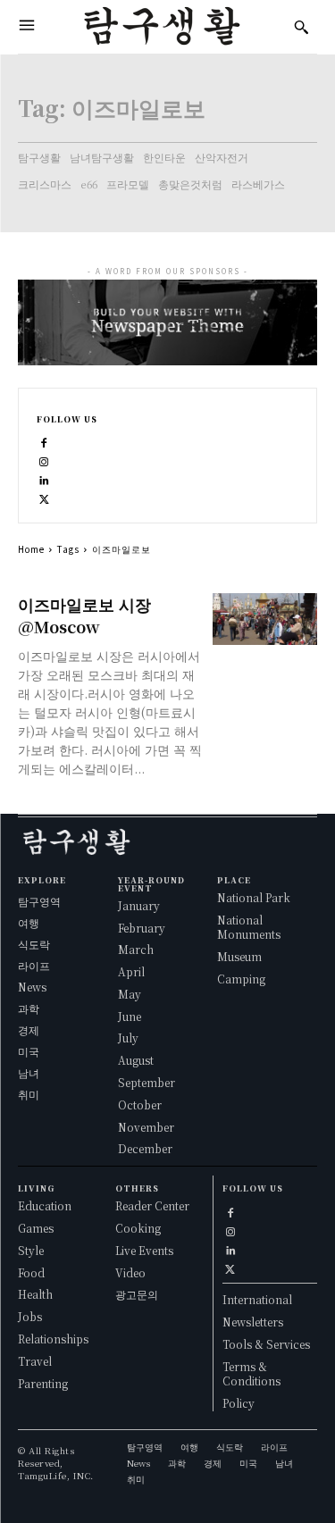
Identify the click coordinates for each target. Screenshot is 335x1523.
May (129, 993)
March (136, 949)
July (128, 1037)
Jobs (30, 1316)
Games (36, 1227)
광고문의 (136, 1293)
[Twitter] (44, 497)
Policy (238, 1402)
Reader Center (152, 1205)
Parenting (43, 1383)
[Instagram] (44, 459)
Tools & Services (266, 1343)
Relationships (53, 1338)
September (146, 1082)
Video (130, 1272)
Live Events (144, 1250)
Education (44, 1205)
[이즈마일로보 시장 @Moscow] (265, 619)
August (136, 1059)
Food (31, 1272)
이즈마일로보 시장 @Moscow (84, 615)
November (146, 1126)
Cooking (138, 1227)
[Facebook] (44, 440)
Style (31, 1250)
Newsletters (252, 1321)
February (141, 927)
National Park (253, 897)
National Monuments (249, 927)
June (129, 1016)
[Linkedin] (44, 478)
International (257, 1299)
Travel (35, 1360)
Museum (239, 956)
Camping (241, 978)
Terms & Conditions (251, 1374)
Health (35, 1293)
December (145, 1148)
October (140, 1104)
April (131, 971)
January (139, 905)
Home (31, 549)
